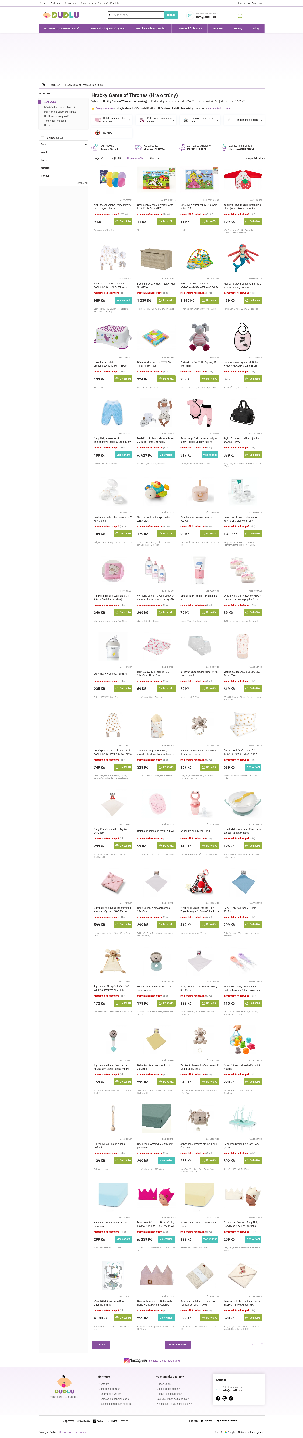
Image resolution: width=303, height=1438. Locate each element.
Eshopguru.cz (257, 1432)
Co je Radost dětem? (168, 1388)
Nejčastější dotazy (113, 3)
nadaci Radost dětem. (220, 108)
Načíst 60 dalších (178, 1344)
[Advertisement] (151, 57)
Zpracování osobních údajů (114, 1398)
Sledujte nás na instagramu (164, 1360)
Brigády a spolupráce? (169, 1393)
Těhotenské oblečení (55, 120)
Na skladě (54, 138)
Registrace (257, 3)
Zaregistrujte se (104, 108)
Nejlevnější (100, 158)
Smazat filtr (82, 183)
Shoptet (232, 1432)
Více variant (123, 300)
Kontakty (44, 3)
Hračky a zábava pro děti (57, 116)
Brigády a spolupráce (90, 3)
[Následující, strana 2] (252, 1345)
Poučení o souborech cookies (115, 1403)
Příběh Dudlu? (164, 1383)
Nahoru (102, 1344)
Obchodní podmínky (110, 1388)
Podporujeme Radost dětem (64, 3)
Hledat (171, 14)
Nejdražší (116, 158)
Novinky (48, 125)
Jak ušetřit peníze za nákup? (173, 1398)
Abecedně (154, 158)
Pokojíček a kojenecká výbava (60, 111)
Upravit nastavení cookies (72, 1432)
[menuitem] (61, 28)
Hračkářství (49, 102)
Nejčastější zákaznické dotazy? (174, 1403)
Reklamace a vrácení (110, 1393)
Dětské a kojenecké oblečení (59, 107)
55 (261, 1343)
